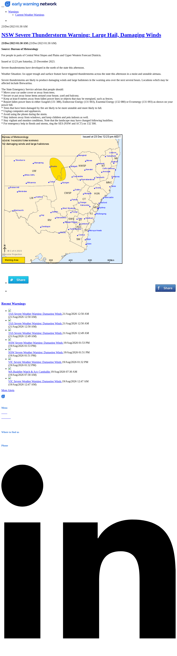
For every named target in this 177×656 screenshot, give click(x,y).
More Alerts (7, 390)
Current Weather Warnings (29, 14)
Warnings (13, 11)
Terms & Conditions (11, 427)
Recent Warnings (13, 303)
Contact (5, 422)
